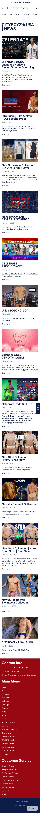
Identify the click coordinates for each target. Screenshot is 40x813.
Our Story (5, 754)
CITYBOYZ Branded (8, 740)
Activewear (18, 14)
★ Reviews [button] (38, 408)
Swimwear (26, 14)
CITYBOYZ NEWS (8, 751)
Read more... (6, 85)
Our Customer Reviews (10, 773)
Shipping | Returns (8, 766)
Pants (4, 712)
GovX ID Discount (8, 777)
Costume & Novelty (8, 736)
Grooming (5, 708)
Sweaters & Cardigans (9, 729)
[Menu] (2, 8)
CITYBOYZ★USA (22, 801)
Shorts (4, 719)
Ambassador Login (8, 747)
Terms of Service (7, 784)
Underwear (36, 14)
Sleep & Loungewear (9, 722)
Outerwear (5, 726)
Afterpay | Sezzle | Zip (9, 770)
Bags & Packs (6, 733)
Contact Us (5, 791)
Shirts (4, 715)
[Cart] (37, 8)
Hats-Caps (5, 705)
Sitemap (4, 794)
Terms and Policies (20, 805)
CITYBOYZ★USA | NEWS (11, 780)
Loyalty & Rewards (8, 744)
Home (4, 14)
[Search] (7, 8)
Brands (10, 14)
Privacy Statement (8, 787)
